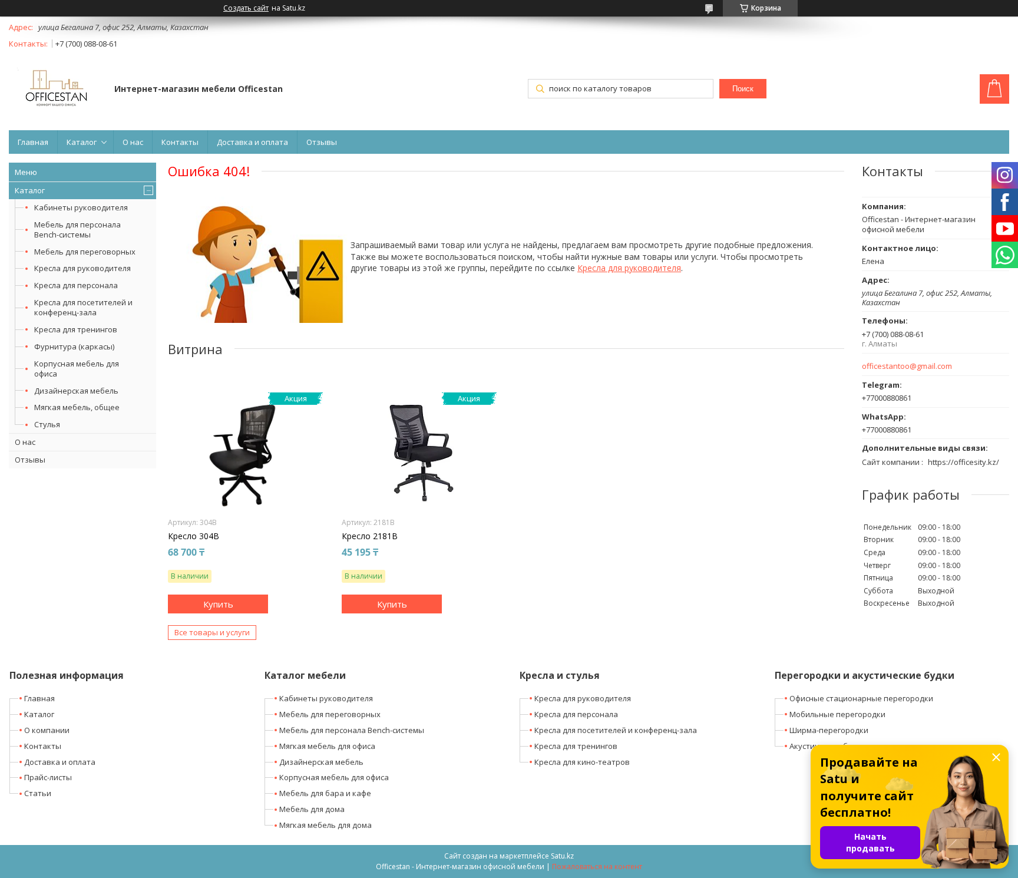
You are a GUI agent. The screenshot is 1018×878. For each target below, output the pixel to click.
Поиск (742, 88)
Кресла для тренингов (75, 329)
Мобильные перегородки (837, 714)
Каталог (82, 142)
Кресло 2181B (370, 536)
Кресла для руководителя (82, 268)
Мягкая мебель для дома (325, 825)
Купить (218, 604)
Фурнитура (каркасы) (74, 346)
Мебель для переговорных (84, 251)
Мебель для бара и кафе (325, 793)
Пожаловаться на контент (597, 867)
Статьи (37, 793)
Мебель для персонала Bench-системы (77, 229)
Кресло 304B (193, 536)
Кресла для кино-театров (582, 762)
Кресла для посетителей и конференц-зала (83, 307)
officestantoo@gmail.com (907, 366)
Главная (33, 142)
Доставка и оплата (252, 142)
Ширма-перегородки (828, 730)
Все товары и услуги (212, 632)
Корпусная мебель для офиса (76, 368)
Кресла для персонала (76, 285)
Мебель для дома (312, 809)
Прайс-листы (48, 777)
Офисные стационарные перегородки (861, 698)
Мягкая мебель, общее (77, 407)
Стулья (47, 424)
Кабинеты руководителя (81, 207)
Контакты (180, 142)
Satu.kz (562, 856)
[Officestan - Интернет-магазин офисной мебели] (56, 90)
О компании (47, 730)
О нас (133, 142)
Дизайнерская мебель (76, 390)
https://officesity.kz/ (963, 462)
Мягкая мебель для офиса (327, 746)
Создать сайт (246, 8)
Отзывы (321, 142)
